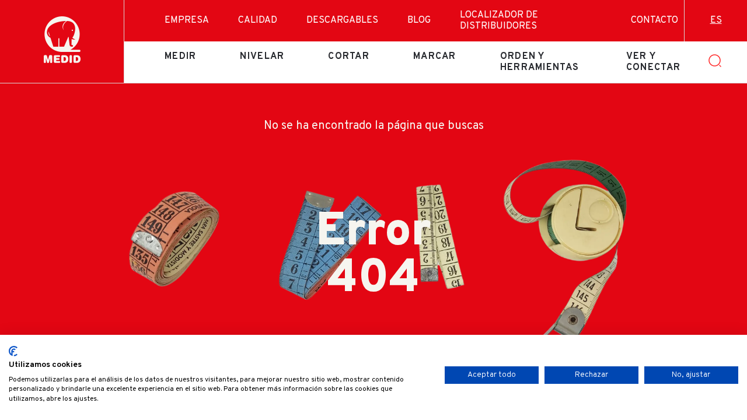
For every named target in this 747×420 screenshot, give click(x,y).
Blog (419, 20)
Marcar (434, 56)
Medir (180, 56)
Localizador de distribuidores (499, 21)
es (716, 20)
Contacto (654, 20)
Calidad (257, 20)
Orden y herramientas (539, 62)
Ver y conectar (653, 62)
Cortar (348, 56)
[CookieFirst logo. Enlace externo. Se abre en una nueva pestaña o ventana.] (13, 351)
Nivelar (262, 56)
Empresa (187, 20)
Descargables (342, 20)
